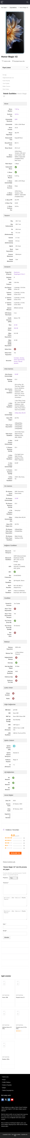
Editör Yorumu (6, 86)
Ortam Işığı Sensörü (19, 359)
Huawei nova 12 (20, 997)
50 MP (16, 374)
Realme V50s (5, 1059)
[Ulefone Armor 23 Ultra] (8, 1017)
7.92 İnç (17, 109)
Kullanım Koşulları (7, 1085)
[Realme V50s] (8, 1049)
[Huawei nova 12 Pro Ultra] (22, 1017)
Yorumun (6, 882)
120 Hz (16, 114)
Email (5, 930)
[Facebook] (2, 1099)
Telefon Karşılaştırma (7, 1090)
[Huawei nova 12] (22, 987)
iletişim (4, 1087)
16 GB (15, 325)
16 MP (16, 498)
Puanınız (5, 877)
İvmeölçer (16, 358)
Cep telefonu (13, 7)
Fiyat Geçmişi (6, 80)
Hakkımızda (5, 1077)
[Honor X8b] (8, 987)
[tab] (15, 74)
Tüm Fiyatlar (6, 83)
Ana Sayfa (4, 7)
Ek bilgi (4, 75)
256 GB (16, 328)
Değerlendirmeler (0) (8, 77)
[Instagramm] (9, 1099)
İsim (4, 924)
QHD (16, 119)
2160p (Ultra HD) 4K (20, 413)
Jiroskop (22, 358)
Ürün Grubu (6, 89)
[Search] (27, 2)
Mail (15, 1135)
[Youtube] (12, 1099)
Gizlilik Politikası (6, 1082)
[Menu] (2, 2)
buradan (25, 1124)
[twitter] (5, 1099)
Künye (4, 1079)
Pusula (16, 361)
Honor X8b (5, 997)
